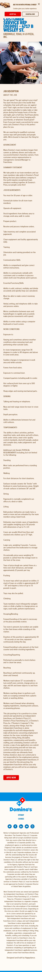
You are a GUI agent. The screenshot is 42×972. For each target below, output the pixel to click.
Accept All (13, 14)
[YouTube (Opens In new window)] (27, 826)
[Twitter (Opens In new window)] (10, 826)
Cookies (21, 819)
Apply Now (11, 777)
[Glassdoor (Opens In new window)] (32, 826)
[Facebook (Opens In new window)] (15, 826)
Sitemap (21, 815)
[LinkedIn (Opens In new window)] (21, 826)
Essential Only (30, 14)
